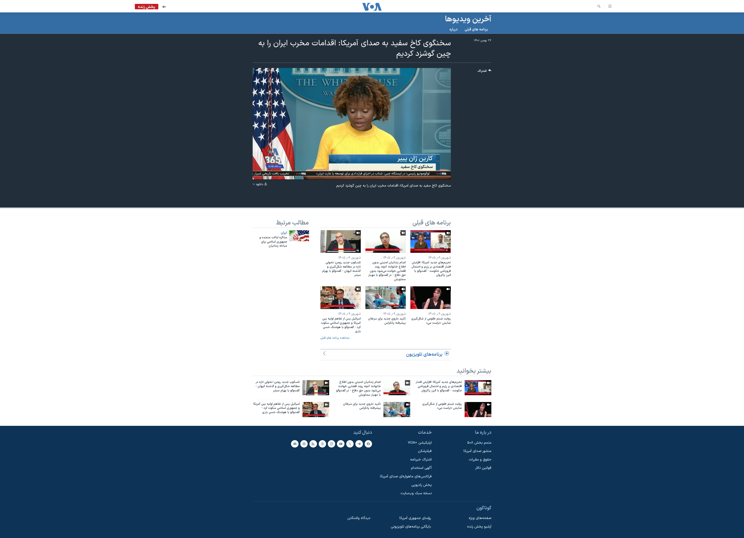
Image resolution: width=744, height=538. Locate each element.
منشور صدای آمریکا (477, 451)
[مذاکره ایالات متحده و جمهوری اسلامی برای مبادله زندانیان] (299, 235)
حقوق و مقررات (480, 459)
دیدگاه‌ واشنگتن (358, 518)
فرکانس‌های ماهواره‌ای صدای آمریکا (406, 476)
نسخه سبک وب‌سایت (416, 493)
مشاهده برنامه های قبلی (335, 338)
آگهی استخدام (421, 468)
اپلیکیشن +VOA (420, 442)
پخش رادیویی (421, 485)
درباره (454, 29)
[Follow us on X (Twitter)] (350, 444)
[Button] (485, 72)
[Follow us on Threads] (322, 444)
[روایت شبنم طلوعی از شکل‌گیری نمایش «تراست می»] (430, 297)
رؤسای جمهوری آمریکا (415, 518)
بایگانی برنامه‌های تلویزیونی (411, 526)
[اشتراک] (294, 444)
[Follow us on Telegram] (359, 444)
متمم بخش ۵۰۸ (479, 442)
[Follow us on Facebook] (368, 444)
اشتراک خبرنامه (421, 459)
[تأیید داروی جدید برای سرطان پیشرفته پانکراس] (385, 297)
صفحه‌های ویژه (480, 518)
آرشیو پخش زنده (479, 526)
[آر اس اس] (313, 444)
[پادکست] (304, 444)
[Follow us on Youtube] (340, 444)
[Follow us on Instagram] (331, 444)
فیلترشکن (425, 451)
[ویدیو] (164, 7)
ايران (284, 232)
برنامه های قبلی (476, 29)
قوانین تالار (483, 468)
